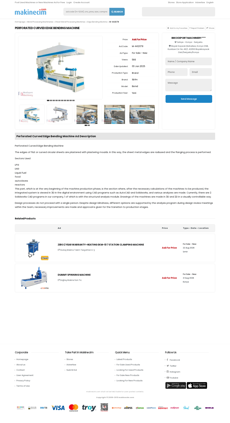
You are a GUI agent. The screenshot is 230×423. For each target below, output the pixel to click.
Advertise (200, 2)
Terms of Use (23, 385)
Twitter (173, 365)
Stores (171, 2)
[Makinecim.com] (30, 12)
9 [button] (70, 100)
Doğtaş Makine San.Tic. (71, 280)
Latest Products (124, 359)
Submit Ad (71, 369)
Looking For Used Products (130, 369)
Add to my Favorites (178, 28)
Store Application (185, 2)
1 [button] (48, 100)
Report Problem (197, 28)
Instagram (175, 371)
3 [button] (54, 100)
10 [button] (73, 100)
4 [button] (56, 100)
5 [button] (59, 100)
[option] (60, 67)
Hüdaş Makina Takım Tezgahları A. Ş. (77, 250)
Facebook (175, 359)
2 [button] (51, 100)
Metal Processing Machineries (40, 21)
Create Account (81, 2)
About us (20, 364)
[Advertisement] (109, 317)
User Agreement (24, 375)
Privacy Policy (23, 380)
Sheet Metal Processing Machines (70, 21)
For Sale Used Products (128, 364)
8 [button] (68, 100)
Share (211, 28)
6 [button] (62, 100)
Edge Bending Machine (97, 21)
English (210, 2)
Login (69, 2)
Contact (20, 369)
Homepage (20, 21)
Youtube (174, 377)
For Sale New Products (128, 375)
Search (118, 11)
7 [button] (65, 100)
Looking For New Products (130, 380)
